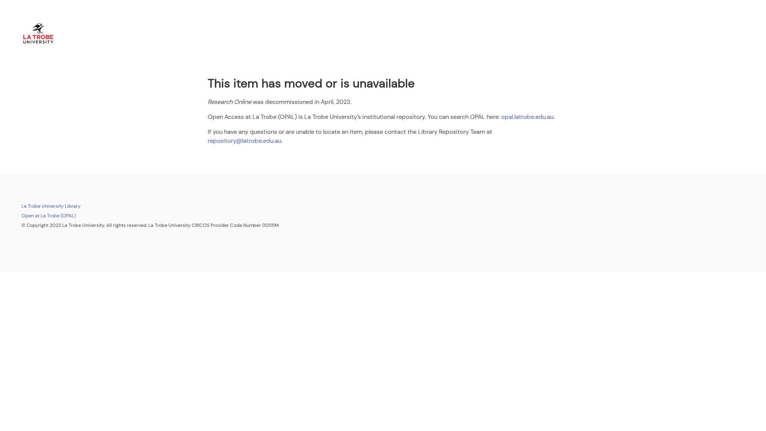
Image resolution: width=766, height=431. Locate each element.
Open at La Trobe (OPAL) (49, 216)
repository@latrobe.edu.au (244, 141)
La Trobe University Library (51, 206)
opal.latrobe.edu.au (527, 117)
